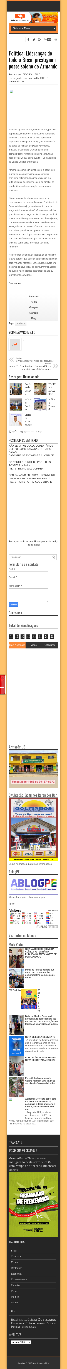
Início (11, 903)
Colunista (16, 1256)
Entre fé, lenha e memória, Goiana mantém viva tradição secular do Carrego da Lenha (40, 1081)
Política (21, 324)
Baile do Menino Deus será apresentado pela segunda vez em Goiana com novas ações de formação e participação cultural (41, 1020)
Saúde (14, 1302)
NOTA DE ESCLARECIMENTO (40, 1037)
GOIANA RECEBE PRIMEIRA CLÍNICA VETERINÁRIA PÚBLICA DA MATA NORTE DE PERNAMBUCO (41, 953)
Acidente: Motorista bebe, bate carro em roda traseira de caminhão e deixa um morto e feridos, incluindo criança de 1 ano (40, 1104)
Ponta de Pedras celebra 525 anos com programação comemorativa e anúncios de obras (40, 974)
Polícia (14, 1291)
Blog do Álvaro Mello (41, 1363)
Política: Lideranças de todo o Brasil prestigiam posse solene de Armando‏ (33, 59)
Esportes (15, 1285)
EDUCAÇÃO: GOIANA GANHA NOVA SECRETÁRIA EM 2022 (40, 1058)
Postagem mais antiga (46, 541)
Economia (16, 1273)
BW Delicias (15, 990)
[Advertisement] (31, 672)
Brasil (14, 1250)
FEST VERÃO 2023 (39, 1000)
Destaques (16, 1268)
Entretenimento (19, 1279)
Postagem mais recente (21, 541)
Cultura (14, 1262)
